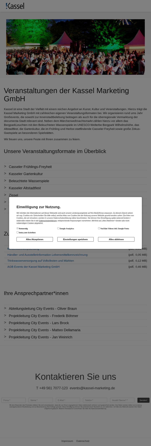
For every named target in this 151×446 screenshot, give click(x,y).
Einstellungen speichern (75, 239)
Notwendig (23, 229)
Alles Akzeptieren (34, 239)
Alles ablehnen (116, 239)
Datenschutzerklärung (48, 221)
